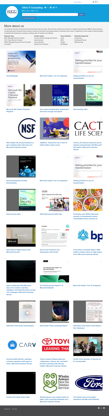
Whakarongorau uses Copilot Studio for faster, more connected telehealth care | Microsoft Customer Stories (54, 399)
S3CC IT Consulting (32, 7)
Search (81, 14)
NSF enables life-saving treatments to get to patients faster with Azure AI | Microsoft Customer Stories (20, 145)
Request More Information (29, 18)
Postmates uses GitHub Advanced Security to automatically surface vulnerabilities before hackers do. (85, 216)
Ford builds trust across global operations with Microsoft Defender (86, 398)
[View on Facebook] (45, 7)
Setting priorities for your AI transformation (83, 77)
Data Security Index (80, 109)
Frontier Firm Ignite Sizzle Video (18, 397)
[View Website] (53, 7)
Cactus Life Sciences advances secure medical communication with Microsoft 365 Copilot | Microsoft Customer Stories (87, 146)
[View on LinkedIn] (50, 7)
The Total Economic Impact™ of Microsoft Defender (51, 286)
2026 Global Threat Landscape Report (53, 326)
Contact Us (7, 409)
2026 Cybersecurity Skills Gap (51, 214)
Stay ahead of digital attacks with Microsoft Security (18, 251)
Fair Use (14, 409)
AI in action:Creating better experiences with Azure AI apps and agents (54, 110)
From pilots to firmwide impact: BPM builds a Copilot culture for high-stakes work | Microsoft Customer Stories (87, 252)
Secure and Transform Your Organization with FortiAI (50, 251)
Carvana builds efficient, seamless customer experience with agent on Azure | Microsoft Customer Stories (19, 361)
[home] (12, 12)
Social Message (12, 76)
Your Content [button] (77, 2)
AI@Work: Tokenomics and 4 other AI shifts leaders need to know (53, 144)
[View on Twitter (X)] (48, 7)
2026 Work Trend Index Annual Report (20, 326)
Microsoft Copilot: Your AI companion (53, 76)
